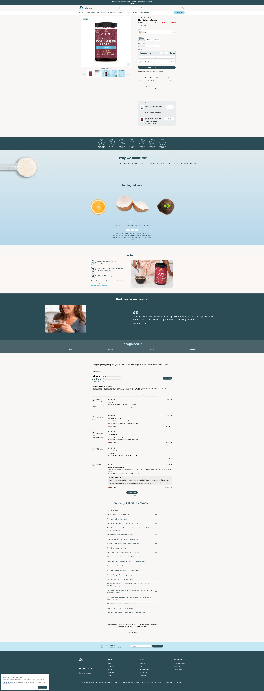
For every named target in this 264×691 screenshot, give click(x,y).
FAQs (141, 666)
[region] (25, 682)
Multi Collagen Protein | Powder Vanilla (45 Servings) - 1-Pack (125, 439)
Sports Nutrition (101, 12)
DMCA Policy (143, 675)
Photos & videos (164, 395)
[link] (144, 17)
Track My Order (143, 672)
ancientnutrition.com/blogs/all (99, 285)
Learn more (160, 71)
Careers (110, 675)
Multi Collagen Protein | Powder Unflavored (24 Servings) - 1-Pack (126, 407)
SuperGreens (121, 12)
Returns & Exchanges (144, 669)
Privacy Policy (117, 682)
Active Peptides (111, 12)
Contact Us (142, 663)
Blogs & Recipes (111, 666)
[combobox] (131, 8)
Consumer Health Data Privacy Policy (172, 682)
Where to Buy (111, 672)
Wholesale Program (178, 669)
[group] (167, 53)
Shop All (81, 12)
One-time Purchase (148, 62)
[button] (112, 375)
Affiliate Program (177, 666)
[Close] (47, 675)
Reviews (110, 669)
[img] (108, 386)
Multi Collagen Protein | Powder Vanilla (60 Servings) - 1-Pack (125, 423)
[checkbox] (165, 395)
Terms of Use (109, 682)
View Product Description (144, 25)
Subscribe (157, 646)
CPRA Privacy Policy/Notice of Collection (131, 682)
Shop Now (132, 3)
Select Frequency (142, 49)
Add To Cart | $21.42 (156, 67)
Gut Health (135, 12)
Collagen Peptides (90, 12)
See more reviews (132, 492)
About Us (110, 663)
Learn (168, 12)
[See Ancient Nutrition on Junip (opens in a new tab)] (135, 495)
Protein (128, 12)
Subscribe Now (146, 53)
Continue (42, 687)
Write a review (167, 378)
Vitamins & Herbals (145, 12)
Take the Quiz (179, 12)
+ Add (170, 107)
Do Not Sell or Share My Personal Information (152, 682)
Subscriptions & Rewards (179, 663)
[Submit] (141, 7)
